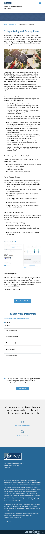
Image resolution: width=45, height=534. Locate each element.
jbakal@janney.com (22, 425)
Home (5, 24)
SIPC (18, 465)
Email (8, 325)
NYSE (14, 465)
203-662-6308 (22, 435)
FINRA (10, 465)
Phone (8, 322)
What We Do (12, 24)
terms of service (35, 382)
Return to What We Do (22, 300)
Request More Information (22, 314)
